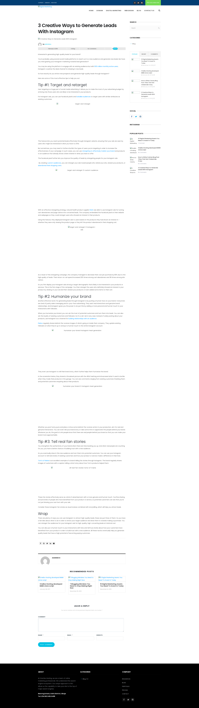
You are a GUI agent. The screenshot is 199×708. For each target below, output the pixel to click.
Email (70, 635)
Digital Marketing (113, 11)
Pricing (125, 690)
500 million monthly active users (106, 66)
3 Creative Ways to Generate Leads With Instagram (148, 94)
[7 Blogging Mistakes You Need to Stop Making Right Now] (81, 580)
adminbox (48, 44)
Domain (47, 3)
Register (54, 3)
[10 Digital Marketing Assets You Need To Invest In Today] (112, 580)
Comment (41, 617)
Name (40, 635)
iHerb (91, 210)
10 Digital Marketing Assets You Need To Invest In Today (112, 585)
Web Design (129, 11)
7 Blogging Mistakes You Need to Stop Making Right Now (81, 586)
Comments (154, 54)
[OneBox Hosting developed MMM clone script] (51, 580)
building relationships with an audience (82, 319)
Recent (144, 54)
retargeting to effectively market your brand (98, 151)
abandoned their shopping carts (49, 165)
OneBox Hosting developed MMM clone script (51, 585)
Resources (126, 679)
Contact (125, 694)
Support (40, 3)
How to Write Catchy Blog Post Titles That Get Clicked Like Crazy (149, 82)
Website (99, 635)
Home (91, 11)
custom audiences (54, 163)
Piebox (40, 323)
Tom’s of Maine (43, 461)
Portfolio (125, 686)
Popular (134, 54)
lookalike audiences (83, 97)
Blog (139, 11)
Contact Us (149, 11)
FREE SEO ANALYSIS (153, 3)
